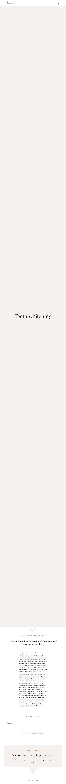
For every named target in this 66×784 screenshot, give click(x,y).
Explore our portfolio (33, 733)
